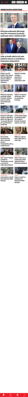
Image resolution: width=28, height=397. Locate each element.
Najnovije (10, 395)
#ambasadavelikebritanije (11, 9)
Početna (3, 395)
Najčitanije (17, 395)
